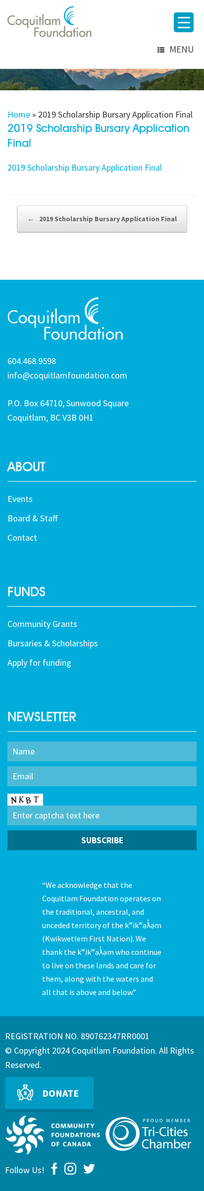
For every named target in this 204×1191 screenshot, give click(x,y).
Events (20, 498)
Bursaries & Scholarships (52, 643)
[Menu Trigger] (184, 22)
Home (18, 114)
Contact (22, 537)
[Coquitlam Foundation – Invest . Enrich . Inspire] (49, 21)
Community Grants (42, 623)
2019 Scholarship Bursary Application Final (84, 167)
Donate (60, 1093)
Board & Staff (32, 518)
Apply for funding (39, 662)
